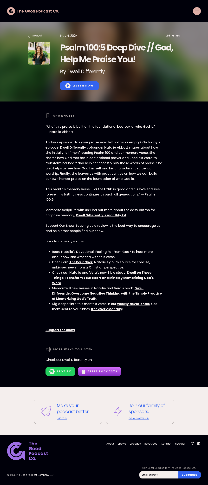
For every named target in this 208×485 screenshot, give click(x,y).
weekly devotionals (133, 304)
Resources (150, 443)
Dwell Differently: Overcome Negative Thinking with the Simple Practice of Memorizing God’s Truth (107, 293)
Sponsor (180, 443)
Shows (122, 443)
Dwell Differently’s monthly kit (101, 215)
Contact (166, 443)
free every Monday (106, 309)
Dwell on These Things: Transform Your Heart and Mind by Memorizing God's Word (103, 277)
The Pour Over (81, 262)
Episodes (135, 443)
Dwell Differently (86, 71)
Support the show (60, 330)
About (110, 443)
